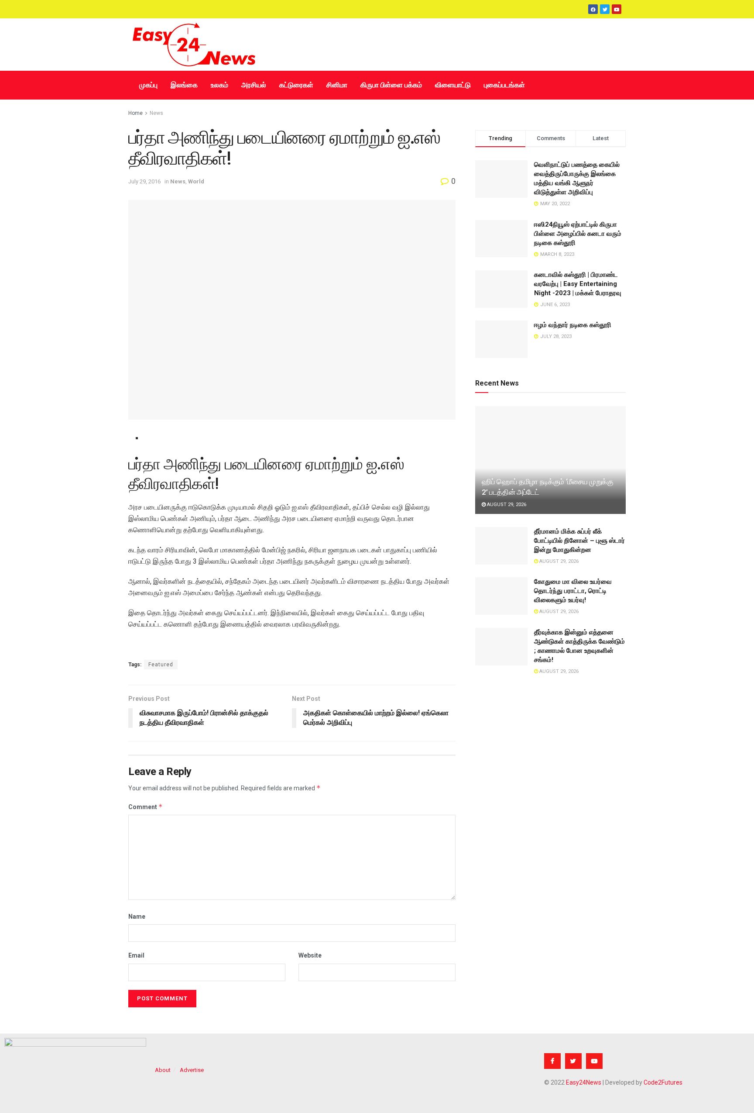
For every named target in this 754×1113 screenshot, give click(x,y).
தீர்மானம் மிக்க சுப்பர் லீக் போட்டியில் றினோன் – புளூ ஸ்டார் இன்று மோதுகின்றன (579, 540)
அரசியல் (253, 85)
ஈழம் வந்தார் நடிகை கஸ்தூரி (572, 325)
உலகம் (219, 85)
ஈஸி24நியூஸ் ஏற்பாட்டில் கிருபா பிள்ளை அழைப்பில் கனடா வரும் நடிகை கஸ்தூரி (577, 234)
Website (310, 955)
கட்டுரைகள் (296, 85)
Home (135, 113)
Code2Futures (663, 1082)
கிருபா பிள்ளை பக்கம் (391, 85)
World (196, 181)
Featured (160, 665)
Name (136, 916)
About (163, 1070)
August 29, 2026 (506, 504)
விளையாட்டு (453, 85)
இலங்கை (184, 85)
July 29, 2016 (144, 181)
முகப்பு (148, 85)
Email (136, 955)
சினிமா (336, 85)
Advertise (192, 1070)
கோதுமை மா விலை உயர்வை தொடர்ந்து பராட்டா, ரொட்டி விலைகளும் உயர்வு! (573, 591)
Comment (145, 807)
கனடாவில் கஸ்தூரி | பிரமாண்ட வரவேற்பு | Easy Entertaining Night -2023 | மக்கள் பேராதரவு (577, 284)
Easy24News (583, 1082)
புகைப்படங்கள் (504, 85)
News (156, 113)
